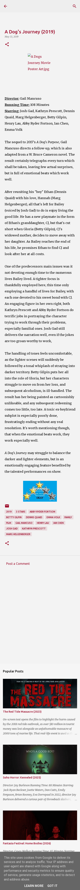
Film (8, 523)
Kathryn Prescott (34, 528)
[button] (7, 44)
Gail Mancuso (24, 523)
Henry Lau (43, 523)
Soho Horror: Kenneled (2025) (22, 777)
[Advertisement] (40, 617)
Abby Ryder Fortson (42, 511)
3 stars (20, 511)
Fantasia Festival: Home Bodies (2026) (27, 843)
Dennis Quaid (34, 517)
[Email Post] (7, 507)
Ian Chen (58, 523)
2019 (9, 511)
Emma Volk (53, 517)
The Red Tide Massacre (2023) (22, 711)
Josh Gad (12, 528)
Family (68, 517)
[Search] (74, 6)
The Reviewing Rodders (28, 6)
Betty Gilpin (14, 517)
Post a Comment (18, 563)
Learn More (33, 886)
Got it (52, 886)
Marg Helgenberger (18, 534)
